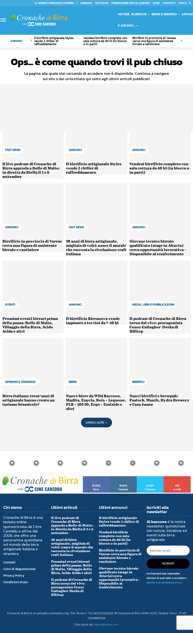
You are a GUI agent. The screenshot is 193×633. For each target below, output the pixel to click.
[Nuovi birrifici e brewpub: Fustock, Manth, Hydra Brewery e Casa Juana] (160, 364)
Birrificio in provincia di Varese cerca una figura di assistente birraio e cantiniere (154, 41)
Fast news (12, 150)
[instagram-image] (12, 463)
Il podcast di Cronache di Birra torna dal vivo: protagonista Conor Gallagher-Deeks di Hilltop (157, 324)
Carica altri (95, 422)
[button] (185, 3)
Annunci (75, 150)
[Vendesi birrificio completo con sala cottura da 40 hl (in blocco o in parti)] (160, 132)
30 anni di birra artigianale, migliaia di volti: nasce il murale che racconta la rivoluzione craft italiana (96, 247)
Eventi (10, 304)
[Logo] (39, 20)
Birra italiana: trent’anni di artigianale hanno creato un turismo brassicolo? (28, 399)
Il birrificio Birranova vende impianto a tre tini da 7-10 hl (93, 320)
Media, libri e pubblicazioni (153, 304)
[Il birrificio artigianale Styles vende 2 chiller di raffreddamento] (96, 132)
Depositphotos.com (106, 624)
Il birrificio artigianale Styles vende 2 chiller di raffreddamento (54, 41)
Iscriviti (177, 478)
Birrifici (138, 382)
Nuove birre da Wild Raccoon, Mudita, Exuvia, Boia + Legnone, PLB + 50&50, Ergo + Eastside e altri (96, 402)
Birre (73, 382)
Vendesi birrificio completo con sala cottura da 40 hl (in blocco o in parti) (105, 41)
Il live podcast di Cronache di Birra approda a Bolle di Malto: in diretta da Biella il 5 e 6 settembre (31, 170)
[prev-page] (31, 41)
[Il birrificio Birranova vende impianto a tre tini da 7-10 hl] (96, 287)
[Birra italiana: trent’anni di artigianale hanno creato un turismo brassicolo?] (33, 364)
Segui (123, 478)
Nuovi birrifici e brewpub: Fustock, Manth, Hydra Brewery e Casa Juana (159, 399)
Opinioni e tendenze (20, 382)
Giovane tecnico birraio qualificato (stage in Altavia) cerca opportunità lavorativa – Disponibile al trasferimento (157, 247)
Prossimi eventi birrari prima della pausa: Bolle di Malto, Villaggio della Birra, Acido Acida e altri (30, 324)
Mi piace (96, 478)
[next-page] (181, 41)
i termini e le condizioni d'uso (167, 580)
